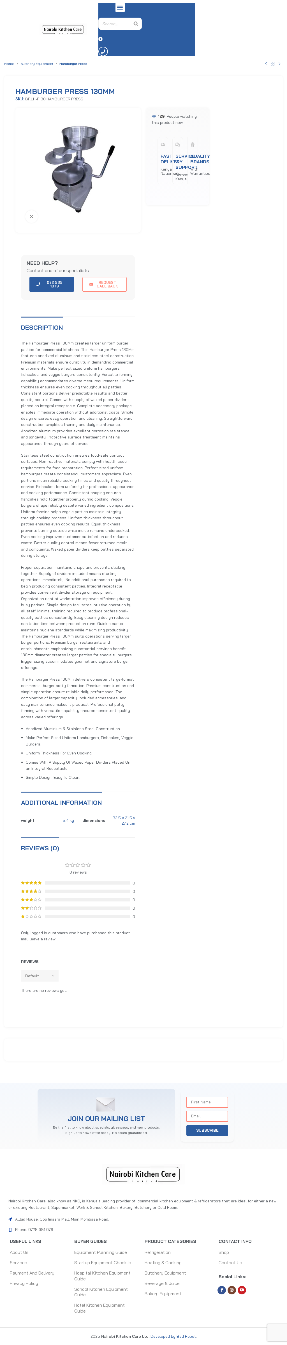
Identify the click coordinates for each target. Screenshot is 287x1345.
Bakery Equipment (163, 1293)
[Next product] (279, 63)
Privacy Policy (24, 1283)
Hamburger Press (73, 64)
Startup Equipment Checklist (103, 1262)
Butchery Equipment (36, 64)
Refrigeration (158, 1252)
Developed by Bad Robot (172, 1336)
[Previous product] (266, 63)
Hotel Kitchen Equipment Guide (99, 1308)
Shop (224, 1252)
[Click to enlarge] (31, 216)
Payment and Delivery (32, 1273)
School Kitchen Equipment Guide (101, 1292)
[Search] (136, 24)
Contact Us (230, 1262)
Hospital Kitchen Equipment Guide (102, 1276)
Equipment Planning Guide (100, 1252)
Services (18, 1262)
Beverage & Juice (162, 1283)
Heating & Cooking (163, 1262)
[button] (120, 7)
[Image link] (143, 1173)
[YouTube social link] (242, 1290)
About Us (19, 1252)
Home (9, 64)
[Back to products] (272, 63)
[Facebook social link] (221, 1290)
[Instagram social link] (232, 1290)
